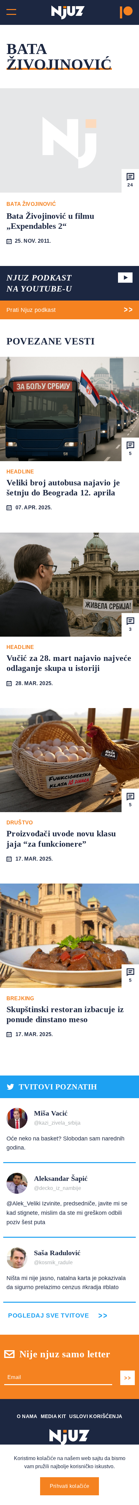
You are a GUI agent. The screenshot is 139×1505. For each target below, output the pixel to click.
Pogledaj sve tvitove (48, 1315)
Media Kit (53, 1416)
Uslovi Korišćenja (95, 1416)
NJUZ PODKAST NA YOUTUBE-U (39, 283)
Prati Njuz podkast (31, 310)
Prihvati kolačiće (69, 1486)
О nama (27, 1416)
